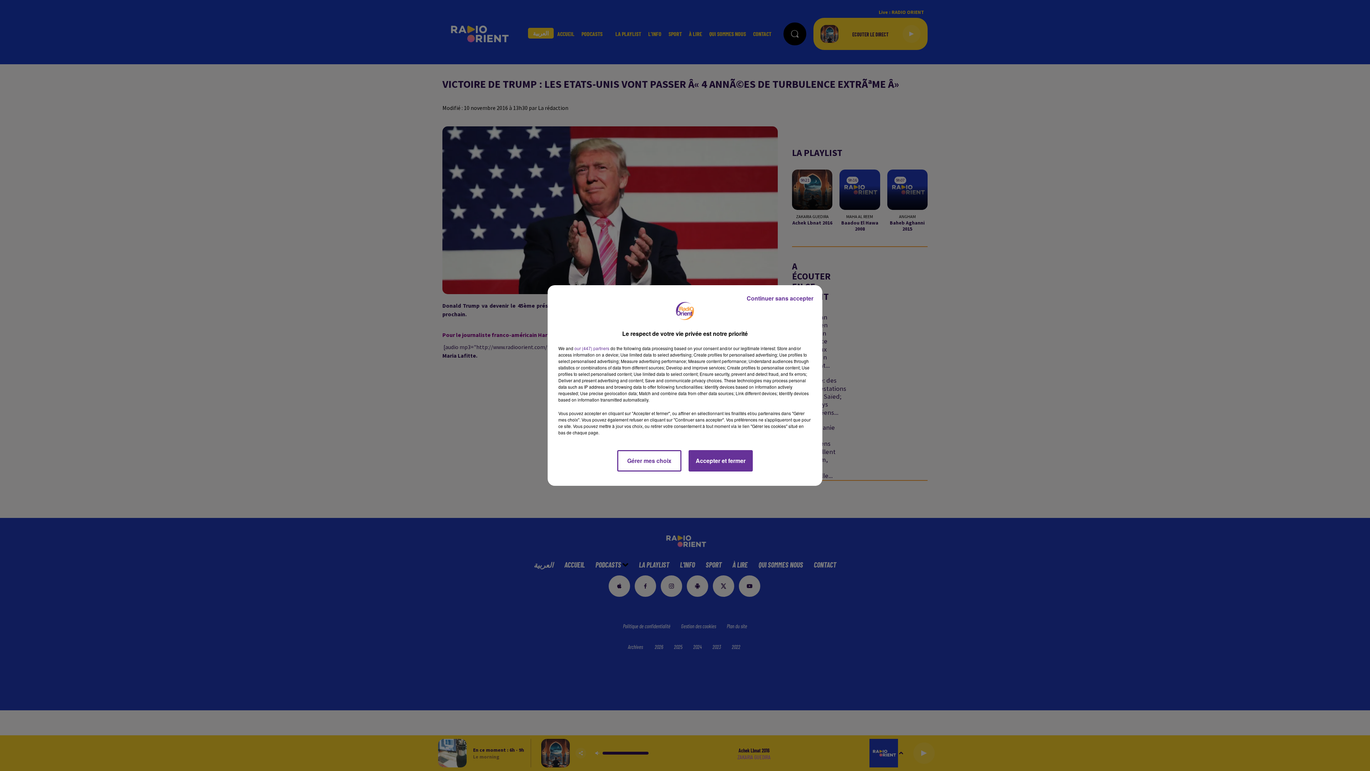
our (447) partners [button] (591, 348)
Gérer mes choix (649, 461)
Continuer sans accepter (780, 298)
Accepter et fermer (721, 461)
